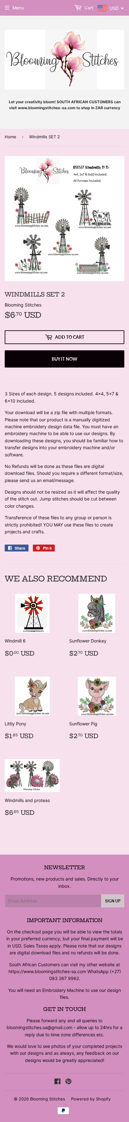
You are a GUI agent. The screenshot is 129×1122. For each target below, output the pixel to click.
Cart (88, 7)
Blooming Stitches (47, 1098)
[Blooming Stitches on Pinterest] (68, 1082)
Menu (18, 7)
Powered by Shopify (91, 1098)
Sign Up (112, 901)
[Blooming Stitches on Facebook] (57, 1082)
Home (10, 136)
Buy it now (64, 359)
